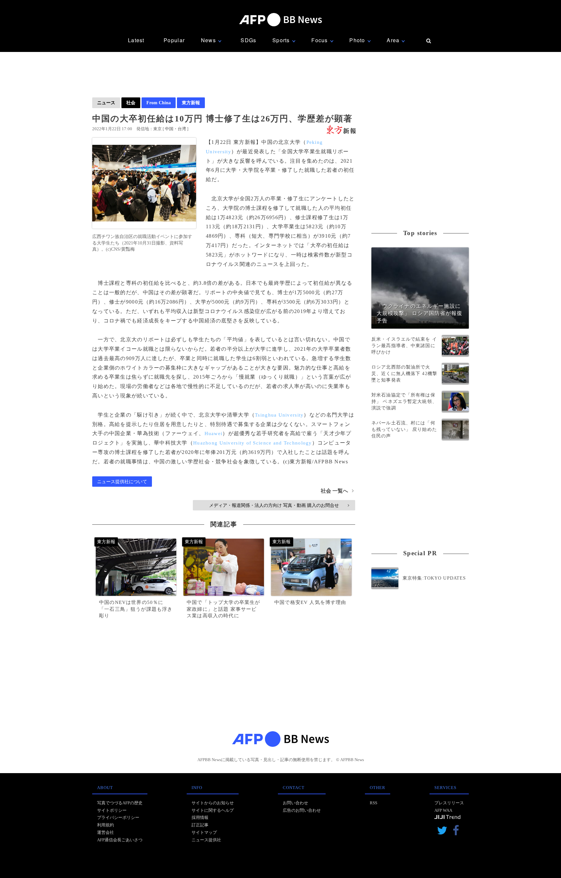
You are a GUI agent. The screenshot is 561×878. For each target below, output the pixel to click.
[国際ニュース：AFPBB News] (280, 19)
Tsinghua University (279, 415)
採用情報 (200, 817)
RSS (373, 802)
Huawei (214, 433)
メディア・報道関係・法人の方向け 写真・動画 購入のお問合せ (279, 505)
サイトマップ (204, 832)
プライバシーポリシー (118, 817)
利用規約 (105, 824)
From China (158, 102)
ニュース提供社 (206, 839)
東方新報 (191, 102)
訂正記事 (200, 824)
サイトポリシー (112, 810)
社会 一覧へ (337, 491)
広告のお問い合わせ (302, 810)
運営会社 (105, 832)
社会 (130, 102)
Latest (136, 40)
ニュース (106, 102)
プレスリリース (449, 802)
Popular (174, 40)
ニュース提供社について (122, 481)
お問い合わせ (295, 802)
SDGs (248, 40)
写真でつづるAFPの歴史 (120, 802)
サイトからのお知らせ (213, 802)
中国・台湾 (175, 128)
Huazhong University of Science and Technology (252, 442)
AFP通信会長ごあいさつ (120, 839)
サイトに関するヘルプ (213, 810)
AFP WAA (443, 810)
